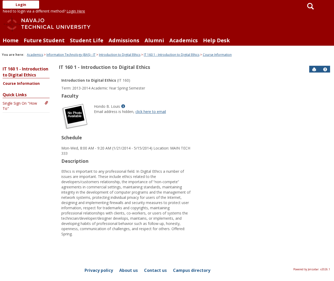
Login (21, 4)
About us (128, 270)
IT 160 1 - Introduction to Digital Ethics (171, 54)
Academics (183, 40)
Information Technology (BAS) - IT (71, 54)
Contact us (155, 270)
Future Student (44, 40)
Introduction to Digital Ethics (119, 54)
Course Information (217, 54)
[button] (325, 69)
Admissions (124, 40)
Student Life (86, 40)
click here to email (150, 111)
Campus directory (191, 270)
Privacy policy (99, 270)
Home (11, 40)
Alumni (154, 40)
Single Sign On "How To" (20, 106)
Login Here (76, 11)
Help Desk (216, 40)
